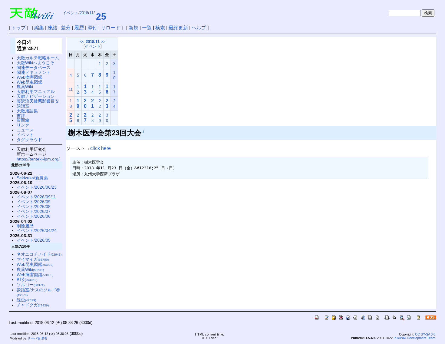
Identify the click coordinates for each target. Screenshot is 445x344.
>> (103, 41)
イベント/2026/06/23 (37, 187)
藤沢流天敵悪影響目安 (38, 101)
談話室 (23, 106)
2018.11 (93, 41)
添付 (92, 27)
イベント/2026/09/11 (36, 196)
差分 (66, 27)
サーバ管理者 (37, 338)
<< (82, 41)
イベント (70, 13)
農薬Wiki (25, 86)
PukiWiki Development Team (414, 338)
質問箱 (23, 120)
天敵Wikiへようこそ (35, 62)
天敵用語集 (27, 110)
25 (101, 17)
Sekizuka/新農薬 (32, 177)
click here (100, 148)
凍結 (52, 27)
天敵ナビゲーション (36, 96)
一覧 (147, 27)
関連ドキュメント (34, 72)
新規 (133, 27)
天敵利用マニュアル (36, 91)
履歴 (79, 27)
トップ (18, 27)
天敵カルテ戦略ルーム (38, 57)
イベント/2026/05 (34, 240)
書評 (21, 115)
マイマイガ (33, 259)
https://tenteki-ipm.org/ (38, 159)
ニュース (25, 129)
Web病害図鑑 (29, 77)
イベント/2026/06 (34, 216)
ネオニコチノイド (39, 254)
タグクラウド (29, 139)
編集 (39, 27)
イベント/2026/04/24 (37, 230)
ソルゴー (30, 284)
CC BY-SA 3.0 (425, 334)
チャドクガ (33, 305)
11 (91, 13)
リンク (23, 125)
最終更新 (178, 27)
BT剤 (27, 279)
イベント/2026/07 (34, 211)
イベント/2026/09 (34, 201)
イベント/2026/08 (34, 206)
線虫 (26, 299)
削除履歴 (25, 225)
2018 (84, 13)
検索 (160, 27)
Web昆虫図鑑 (29, 82)
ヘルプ (199, 27)
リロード (110, 27)
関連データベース (34, 67)
